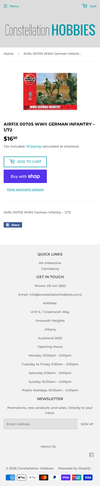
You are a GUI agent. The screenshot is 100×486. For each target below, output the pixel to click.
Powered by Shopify (74, 468)
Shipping (33, 146)
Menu (14, 6)
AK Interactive (50, 263)
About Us (48, 446)
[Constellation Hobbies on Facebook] (91, 456)
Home (9, 53)
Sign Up (87, 424)
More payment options (25, 189)
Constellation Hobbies (36, 468)
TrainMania (50, 269)
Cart (92, 6)
